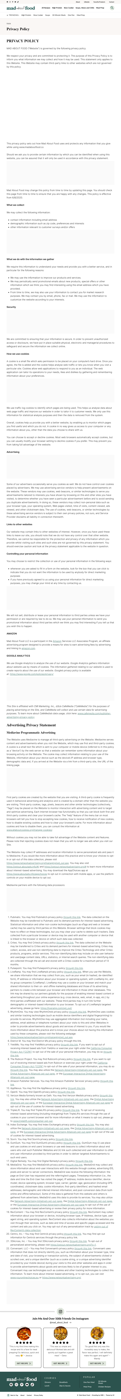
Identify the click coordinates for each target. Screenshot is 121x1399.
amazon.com (28, 648)
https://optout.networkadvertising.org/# (65, 866)
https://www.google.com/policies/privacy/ (31, 674)
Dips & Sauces (64, 1386)
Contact (111, 2)
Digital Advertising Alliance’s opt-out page (32, 1073)
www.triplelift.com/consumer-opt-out (33, 1121)
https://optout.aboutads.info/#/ (23, 866)
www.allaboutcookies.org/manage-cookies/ (29, 830)
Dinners (48, 1382)
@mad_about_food (59, 1323)
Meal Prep (81, 15)
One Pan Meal (89, 1382)
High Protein (26, 15)
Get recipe (22, 1363)
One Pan (71, 15)
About (78, 2)
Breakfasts (63, 1382)
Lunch (47, 1386)
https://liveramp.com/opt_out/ (56, 1008)
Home (9, 23)
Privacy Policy (38, 1395)
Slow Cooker (38, 15)
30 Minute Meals (59, 15)
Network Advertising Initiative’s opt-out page (78, 1070)
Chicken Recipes (104, 1387)
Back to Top (14, 1395)
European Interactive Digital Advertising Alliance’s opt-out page (76, 1102)
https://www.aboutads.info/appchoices (27, 874)
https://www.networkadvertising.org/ (61, 1277)
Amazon (57, 641)
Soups (47, 15)
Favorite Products (99, 2)
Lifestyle (86, 2)
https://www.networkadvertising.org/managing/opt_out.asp (38, 863)
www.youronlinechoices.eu (24, 1277)
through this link (72, 917)
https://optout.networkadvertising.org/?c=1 (73, 1244)
